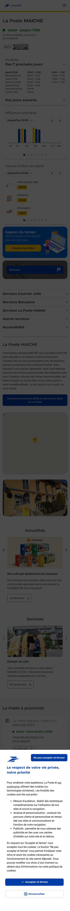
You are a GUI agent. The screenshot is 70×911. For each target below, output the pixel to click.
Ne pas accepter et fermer (49, 757)
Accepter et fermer (36, 881)
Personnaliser (36, 893)
